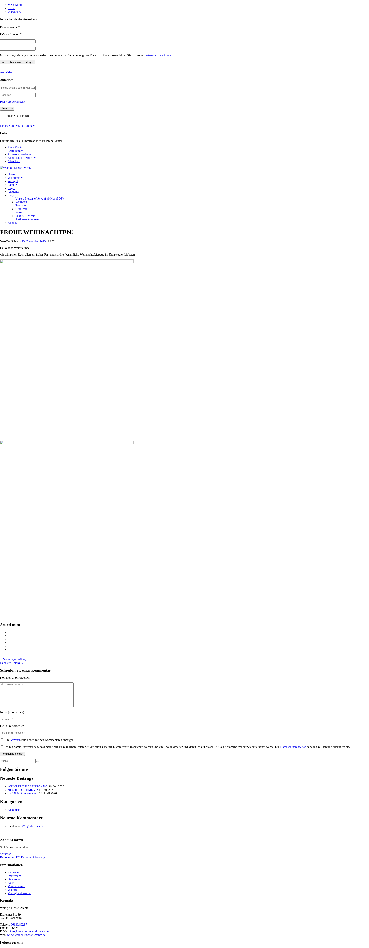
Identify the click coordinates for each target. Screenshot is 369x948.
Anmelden (6, 72)
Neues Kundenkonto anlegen (17, 125)
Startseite (13, 872)
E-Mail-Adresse (11, 34)
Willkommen (15, 177)
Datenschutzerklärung (158, 55)
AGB (11, 882)
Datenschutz (15, 879)
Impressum (14, 875)
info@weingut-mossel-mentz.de (29, 931)
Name (3, 712)
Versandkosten (16, 886)
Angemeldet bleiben (16, 115)
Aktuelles (13, 191)
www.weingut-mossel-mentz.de (26, 934)
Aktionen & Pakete (27, 219)
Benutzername (10, 27)
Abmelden (14, 161)
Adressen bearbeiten (20, 154)
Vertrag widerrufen (19, 893)
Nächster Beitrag (11, 662)
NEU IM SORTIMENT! (23, 790)
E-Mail (4, 725)
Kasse (11, 8)
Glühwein (21, 209)
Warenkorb (14, 11)
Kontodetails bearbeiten (22, 157)
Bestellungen (15, 150)
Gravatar (15, 740)
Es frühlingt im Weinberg (23, 793)
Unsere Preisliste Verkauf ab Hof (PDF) (39, 198)
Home (11, 174)
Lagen (11, 188)
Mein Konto (15, 4)
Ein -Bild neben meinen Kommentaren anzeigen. (39, 740)
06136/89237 (19, 924)
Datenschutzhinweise (293, 746)
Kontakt (12, 222)
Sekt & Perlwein (25, 215)
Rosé (18, 212)
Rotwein (20, 205)
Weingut (13, 181)
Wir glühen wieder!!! (34, 826)
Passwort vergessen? (12, 101)
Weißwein (21, 202)
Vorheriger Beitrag (13, 659)
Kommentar (7, 677)
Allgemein (14, 809)
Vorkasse (5, 854)
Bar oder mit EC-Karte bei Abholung (22, 857)
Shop (11, 195)
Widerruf (13, 889)
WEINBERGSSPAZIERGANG (28, 786)
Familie (12, 184)
